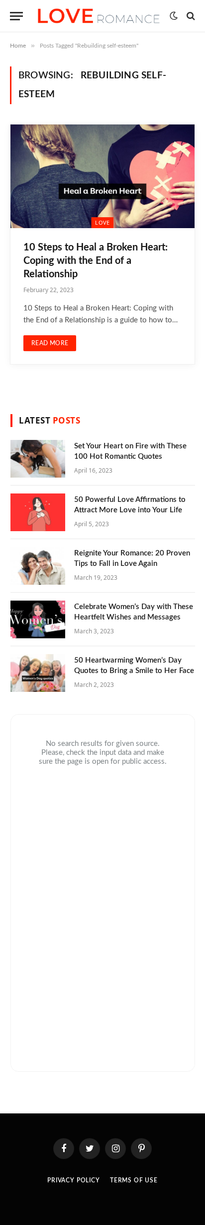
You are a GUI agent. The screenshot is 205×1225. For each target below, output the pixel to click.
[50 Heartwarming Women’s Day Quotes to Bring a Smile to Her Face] (37, 673)
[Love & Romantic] (99, 15)
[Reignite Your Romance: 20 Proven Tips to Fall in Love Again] (37, 566)
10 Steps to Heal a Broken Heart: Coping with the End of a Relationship (95, 261)
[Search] (190, 16)
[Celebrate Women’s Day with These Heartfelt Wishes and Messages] (37, 619)
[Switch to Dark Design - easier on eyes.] (173, 15)
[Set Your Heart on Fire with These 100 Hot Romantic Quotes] (37, 459)
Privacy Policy (73, 1180)
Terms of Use (134, 1180)
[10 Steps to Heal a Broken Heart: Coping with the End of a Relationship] (102, 176)
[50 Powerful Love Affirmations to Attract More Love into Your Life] (37, 512)
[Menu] (16, 16)
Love (102, 222)
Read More (49, 343)
